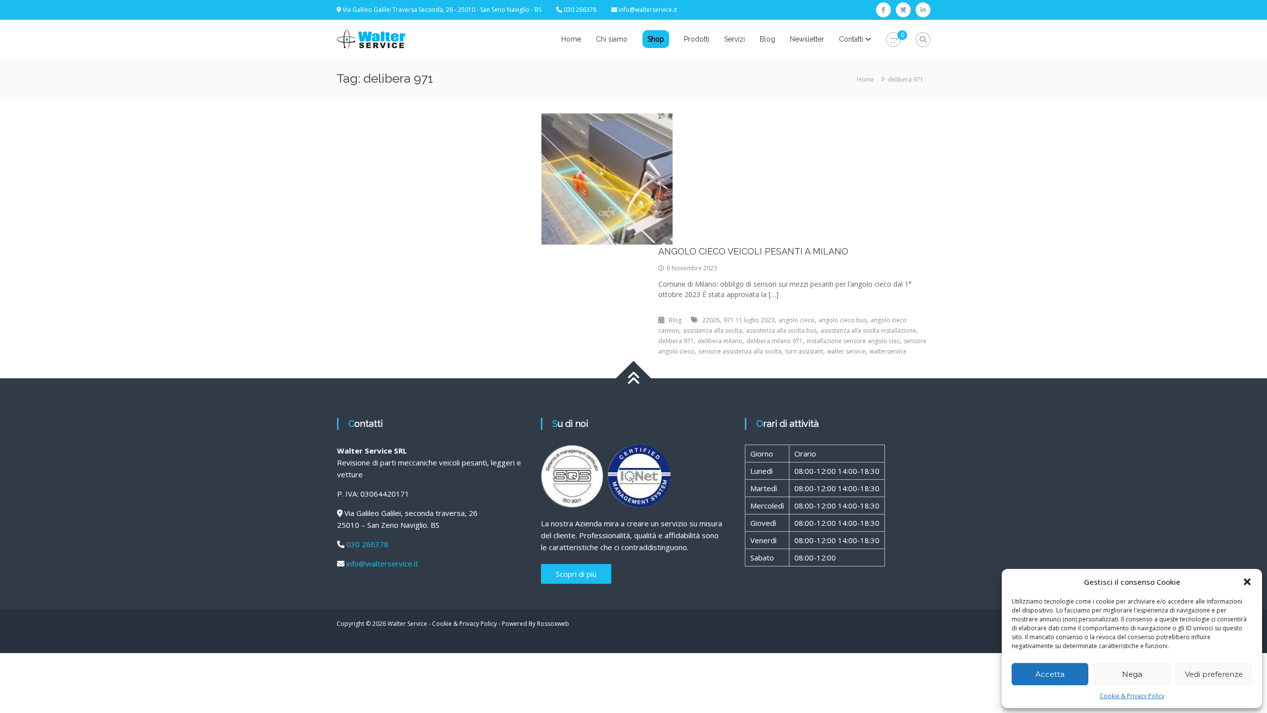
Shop (655, 39)
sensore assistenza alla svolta (739, 351)
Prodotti (696, 39)
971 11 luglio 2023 (749, 320)
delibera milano (720, 341)
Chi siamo (612, 39)
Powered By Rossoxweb (535, 623)
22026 (711, 320)
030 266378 (367, 544)
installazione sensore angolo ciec (853, 341)
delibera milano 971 (774, 341)
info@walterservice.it (648, 9)
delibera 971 (676, 341)
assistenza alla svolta (712, 330)
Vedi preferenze (1214, 674)
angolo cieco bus (843, 320)
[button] (1247, 582)
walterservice (888, 351)
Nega (1132, 674)
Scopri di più (576, 574)
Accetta (1050, 674)
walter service (846, 351)
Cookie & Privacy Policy (1132, 696)
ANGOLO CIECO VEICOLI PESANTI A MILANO (753, 251)
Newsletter (807, 39)
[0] (893, 40)
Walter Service (407, 623)
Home (571, 39)
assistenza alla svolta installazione (868, 330)
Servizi (734, 39)
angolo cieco (797, 320)
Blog (767, 39)
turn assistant (804, 351)
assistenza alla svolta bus (781, 330)
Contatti (851, 39)
